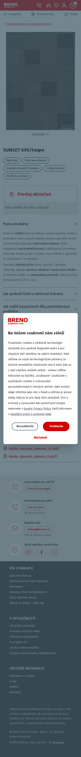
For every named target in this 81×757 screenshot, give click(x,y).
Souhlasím (56, 426)
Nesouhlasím (25, 426)
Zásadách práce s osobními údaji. (31, 414)
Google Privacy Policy (37, 408)
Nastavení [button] (40, 437)
